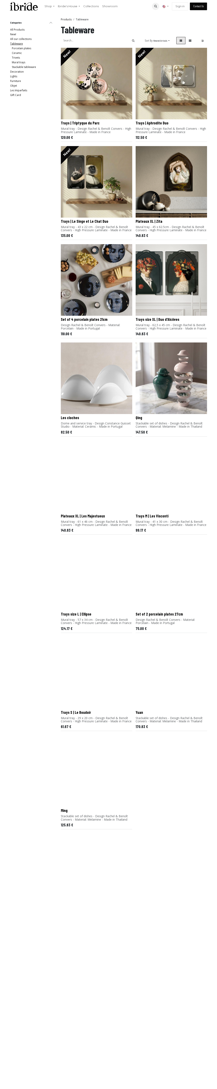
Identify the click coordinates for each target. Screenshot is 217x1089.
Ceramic (17, 53)
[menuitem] (49, 6)
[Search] (133, 40)
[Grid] (180, 40)
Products (66, 19)
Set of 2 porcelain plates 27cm (159, 614)
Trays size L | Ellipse (76, 614)
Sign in (180, 6)
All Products (17, 29)
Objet (13, 85)
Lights (13, 76)
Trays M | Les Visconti (152, 516)
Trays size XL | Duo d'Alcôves (157, 319)
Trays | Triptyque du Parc (80, 123)
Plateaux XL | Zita (149, 221)
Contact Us (198, 6)
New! (13, 34)
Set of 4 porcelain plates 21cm (84, 319)
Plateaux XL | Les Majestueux (83, 516)
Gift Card (15, 95)
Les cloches (70, 417)
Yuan (139, 712)
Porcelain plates (21, 48)
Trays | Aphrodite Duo (152, 123)
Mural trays (18, 62)
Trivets (16, 57)
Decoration (17, 71)
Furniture (15, 81)
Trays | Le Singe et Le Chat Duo (84, 221)
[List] (190, 40)
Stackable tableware (24, 67)
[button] (155, 6)
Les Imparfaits (18, 90)
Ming (64, 810)
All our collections (21, 39)
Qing (139, 417)
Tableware (16, 43)
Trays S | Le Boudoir (76, 712)
